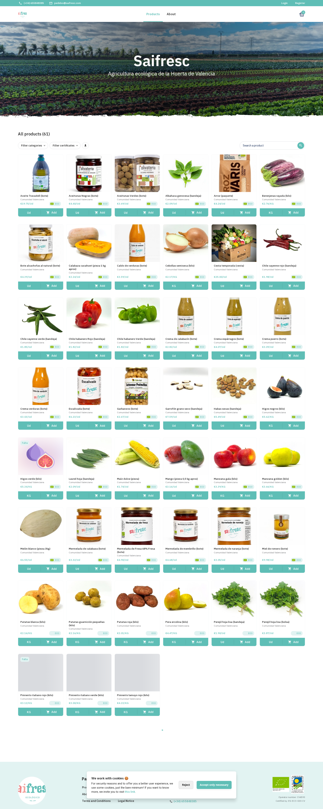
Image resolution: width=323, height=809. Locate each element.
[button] (29, 212)
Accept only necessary (214, 785)
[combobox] (270, 146)
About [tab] (171, 14)
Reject (186, 785)
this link (130, 791)
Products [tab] (153, 14)
